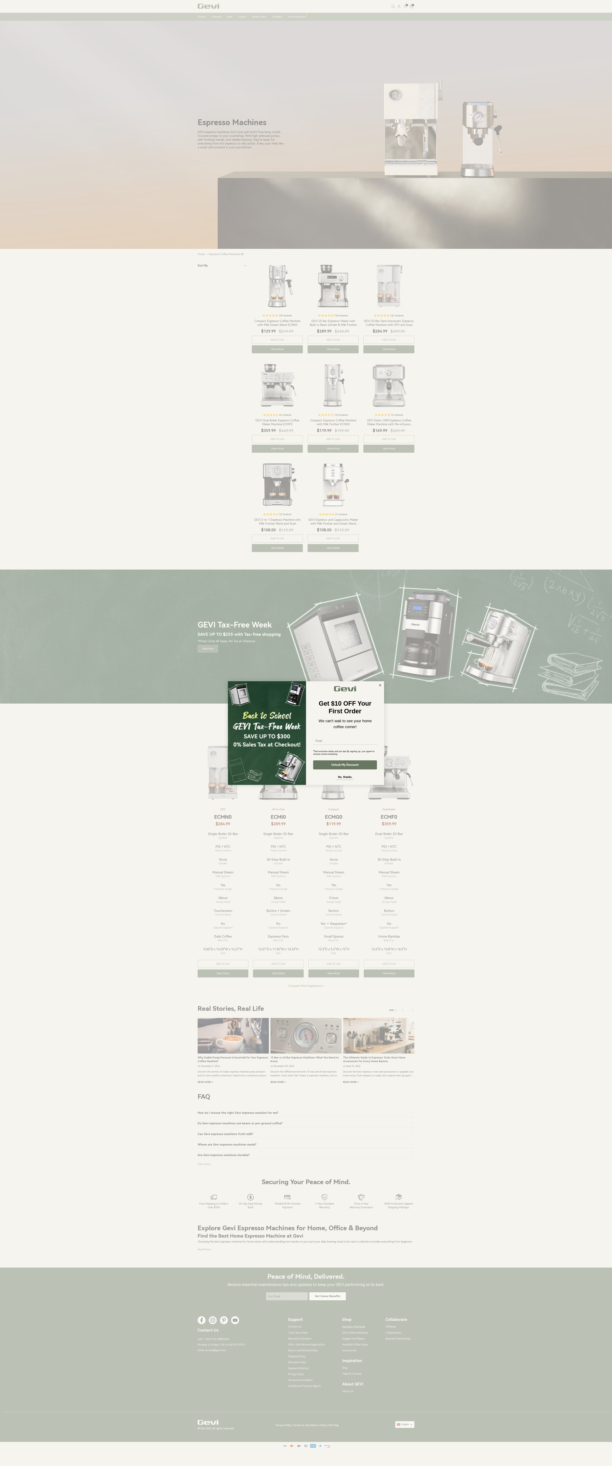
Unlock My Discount (345, 764)
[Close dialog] (380, 685)
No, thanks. (345, 777)
